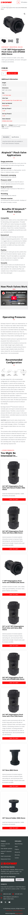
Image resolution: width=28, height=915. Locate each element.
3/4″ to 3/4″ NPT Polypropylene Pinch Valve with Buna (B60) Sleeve (13, 627)
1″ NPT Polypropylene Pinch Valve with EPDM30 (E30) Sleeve (13, 581)
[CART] (18, 2)
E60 (15, 126)
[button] (24, 2)
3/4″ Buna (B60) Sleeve (10, 770)
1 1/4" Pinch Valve (6, 95)
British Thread (10, 126)
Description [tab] (6, 137)
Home (2, 6)
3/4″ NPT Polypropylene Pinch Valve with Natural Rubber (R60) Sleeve (13, 487)
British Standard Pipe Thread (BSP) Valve (12, 100)
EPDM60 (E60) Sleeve (7, 121)
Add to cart (12, 73)
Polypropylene (5, 105)
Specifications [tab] (15, 137)
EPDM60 (18, 126)
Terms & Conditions (17, 910)
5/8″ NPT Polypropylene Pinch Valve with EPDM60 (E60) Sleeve (13, 678)
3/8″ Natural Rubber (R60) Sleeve (13, 818)
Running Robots (19, 913)
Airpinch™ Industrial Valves (12, 47)
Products (7, 6)
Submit (20, 880)
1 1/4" (3, 110)
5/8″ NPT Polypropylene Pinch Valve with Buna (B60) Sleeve (12, 532)
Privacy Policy (9, 910)
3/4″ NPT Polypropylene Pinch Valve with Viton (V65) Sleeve (12, 715)
